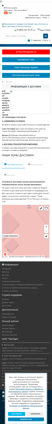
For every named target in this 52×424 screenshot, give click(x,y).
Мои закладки (7, 332)
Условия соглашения (10, 291)
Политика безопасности (11, 281)
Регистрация (45, 15)
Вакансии (5, 272)
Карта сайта (6, 306)
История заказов (8, 329)
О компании (6, 269)
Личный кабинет (8, 325)
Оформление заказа (33, 18)
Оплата (5, 278)
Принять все (26, 419)
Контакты (5, 299)
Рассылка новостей (9, 335)
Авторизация (34, 15)
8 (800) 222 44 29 (24, 30)
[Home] (2, 82)
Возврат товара (8, 302)
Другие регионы (10, 175)
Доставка (9, 82)
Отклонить (35, 414)
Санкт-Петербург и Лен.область (14, 164)
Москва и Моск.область (36, 164)
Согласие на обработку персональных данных (19, 288)
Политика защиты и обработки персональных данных (22, 285)
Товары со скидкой (9, 317)
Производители (8, 314)
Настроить (17, 414)
